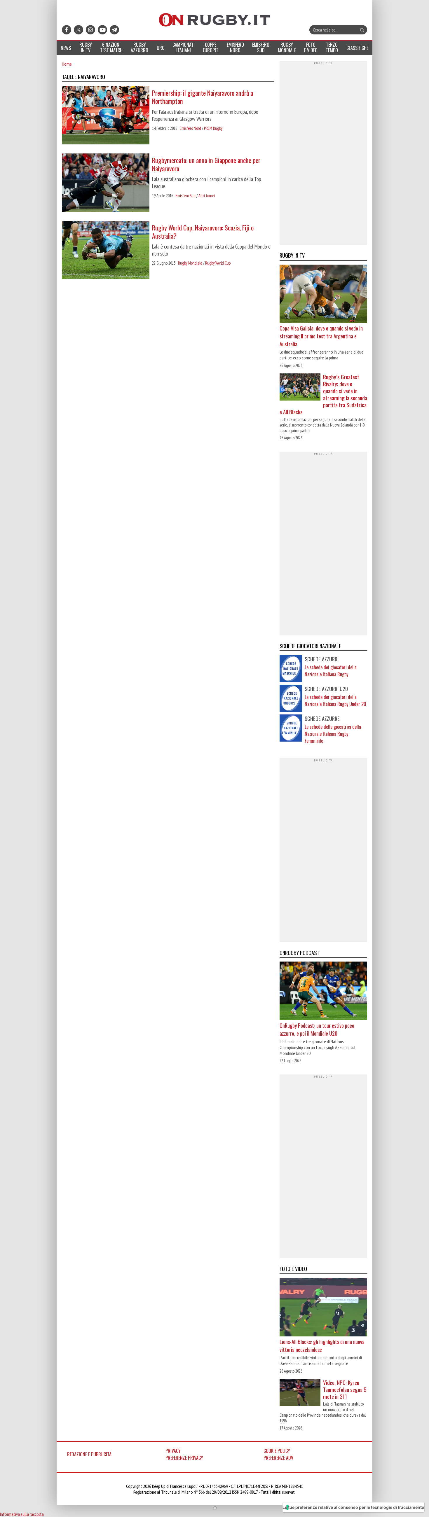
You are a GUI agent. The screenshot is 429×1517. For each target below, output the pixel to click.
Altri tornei (206, 195)
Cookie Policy (277, 1450)
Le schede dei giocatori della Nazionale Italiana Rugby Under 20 (335, 700)
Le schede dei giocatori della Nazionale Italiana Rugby (331, 671)
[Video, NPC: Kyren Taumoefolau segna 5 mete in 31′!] (300, 1393)
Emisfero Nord (190, 128)
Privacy (173, 1450)
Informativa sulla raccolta (22, 1514)
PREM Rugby (213, 128)
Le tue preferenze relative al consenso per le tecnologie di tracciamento (353, 1507)
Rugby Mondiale (190, 263)
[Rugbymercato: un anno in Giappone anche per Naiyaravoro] (105, 183)
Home (67, 64)
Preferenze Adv (278, 1457)
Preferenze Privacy (184, 1457)
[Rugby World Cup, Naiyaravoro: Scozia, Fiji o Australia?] (105, 250)
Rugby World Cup (218, 263)
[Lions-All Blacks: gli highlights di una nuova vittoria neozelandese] (323, 1308)
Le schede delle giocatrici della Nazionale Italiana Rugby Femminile (333, 733)
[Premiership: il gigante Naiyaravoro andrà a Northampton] (105, 116)
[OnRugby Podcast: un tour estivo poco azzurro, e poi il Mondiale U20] (323, 991)
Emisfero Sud (186, 195)
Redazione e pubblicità (89, 1454)
